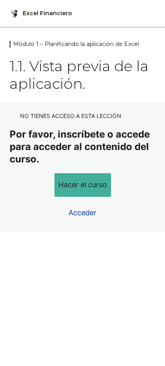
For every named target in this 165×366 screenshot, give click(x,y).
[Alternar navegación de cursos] (150, 13)
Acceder (82, 212)
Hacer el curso (82, 184)
